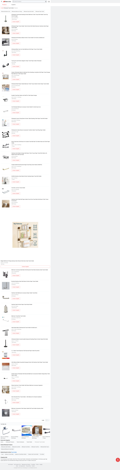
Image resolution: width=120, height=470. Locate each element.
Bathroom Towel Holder (9, 454)
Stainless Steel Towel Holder (33, 454)
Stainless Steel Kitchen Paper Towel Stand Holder (21, 304)
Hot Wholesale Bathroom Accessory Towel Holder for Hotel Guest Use (26, 107)
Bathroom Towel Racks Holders (20, 454)
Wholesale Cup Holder (16, 446)
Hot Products (10, 464)
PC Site (37, 464)
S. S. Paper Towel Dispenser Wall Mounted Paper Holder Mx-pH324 (25, 350)
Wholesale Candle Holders (6, 446)
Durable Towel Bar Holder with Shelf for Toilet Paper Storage (24, 95)
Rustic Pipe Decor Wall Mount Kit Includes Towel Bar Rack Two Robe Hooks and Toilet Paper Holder (30, 142)
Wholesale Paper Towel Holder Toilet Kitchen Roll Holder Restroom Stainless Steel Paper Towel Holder (30, 26)
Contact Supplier (15, 21)
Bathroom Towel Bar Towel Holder (18, 316)
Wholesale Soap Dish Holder (29, 11)
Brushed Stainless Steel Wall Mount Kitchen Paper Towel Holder (24, 281)
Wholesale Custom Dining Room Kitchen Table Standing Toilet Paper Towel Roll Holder (29, 118)
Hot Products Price (17, 464)
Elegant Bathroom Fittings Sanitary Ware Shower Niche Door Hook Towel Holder (17, 261)
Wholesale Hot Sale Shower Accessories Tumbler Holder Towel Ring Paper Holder (28, 130)
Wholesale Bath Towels (45, 446)
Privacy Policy (28, 465)
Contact (33, 465)
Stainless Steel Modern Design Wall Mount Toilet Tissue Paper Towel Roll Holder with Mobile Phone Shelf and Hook (29, 153)
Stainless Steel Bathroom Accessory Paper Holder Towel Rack (24, 293)
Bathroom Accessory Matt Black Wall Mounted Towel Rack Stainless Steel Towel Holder (29, 269)
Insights (41, 464)
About (17, 465)
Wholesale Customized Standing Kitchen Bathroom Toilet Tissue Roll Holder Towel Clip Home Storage (29, 15)
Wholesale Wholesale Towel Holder (7, 449)
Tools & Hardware (20, 442)
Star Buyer (33, 464)
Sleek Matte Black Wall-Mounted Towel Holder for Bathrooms (24, 327)
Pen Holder (42, 454)
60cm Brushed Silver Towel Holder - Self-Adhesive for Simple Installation (26, 396)
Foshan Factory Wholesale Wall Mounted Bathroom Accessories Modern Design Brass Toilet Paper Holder (30, 374)
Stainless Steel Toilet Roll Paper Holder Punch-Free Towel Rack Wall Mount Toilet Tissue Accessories (29, 200)
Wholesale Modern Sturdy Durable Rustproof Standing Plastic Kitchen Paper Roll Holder (29, 339)
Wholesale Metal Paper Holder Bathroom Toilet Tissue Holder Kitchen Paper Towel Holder (30, 83)
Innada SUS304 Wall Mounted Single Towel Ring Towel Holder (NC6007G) (26, 164)
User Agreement (22, 465)
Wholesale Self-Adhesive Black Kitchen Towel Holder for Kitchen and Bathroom (27, 37)
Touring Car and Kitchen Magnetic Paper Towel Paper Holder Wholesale (26, 60)
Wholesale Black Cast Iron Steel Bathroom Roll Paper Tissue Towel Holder (26, 49)
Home (2, 442)
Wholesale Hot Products (26, 464)
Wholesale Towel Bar (35, 446)
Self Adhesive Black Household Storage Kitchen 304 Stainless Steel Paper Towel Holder (29, 362)
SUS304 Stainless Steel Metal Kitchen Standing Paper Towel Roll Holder (26, 176)
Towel (2, 454)
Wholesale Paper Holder (40, 11)
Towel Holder (29, 442)
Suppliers (13, 4)
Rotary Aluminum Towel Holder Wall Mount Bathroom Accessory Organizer (27, 385)
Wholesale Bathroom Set (5, 11)
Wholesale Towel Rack (26, 446)
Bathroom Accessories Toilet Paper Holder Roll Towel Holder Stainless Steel (27, 408)
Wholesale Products (10, 442)
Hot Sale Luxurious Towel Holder (18, 187)
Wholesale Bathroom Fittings (17, 11)
